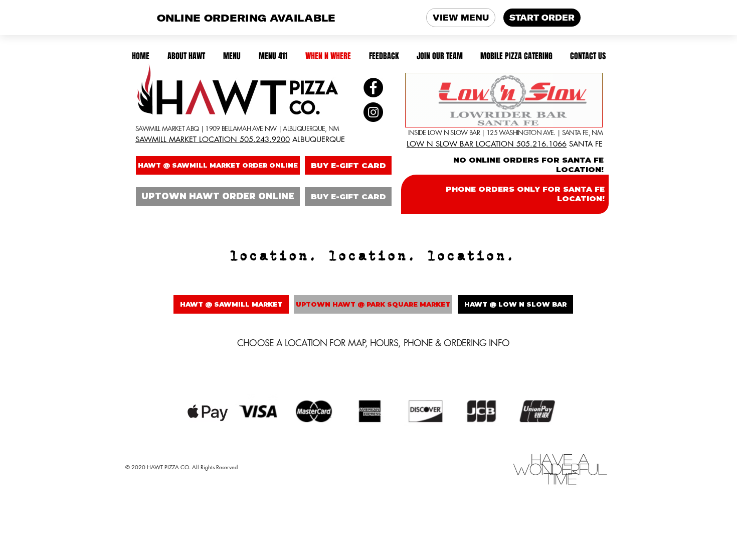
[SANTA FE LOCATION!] (504, 100)
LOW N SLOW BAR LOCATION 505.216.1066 (487, 144)
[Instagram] (373, 112)
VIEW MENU (461, 18)
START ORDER (542, 18)
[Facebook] (373, 87)
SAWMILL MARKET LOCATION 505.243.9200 (212, 139)
